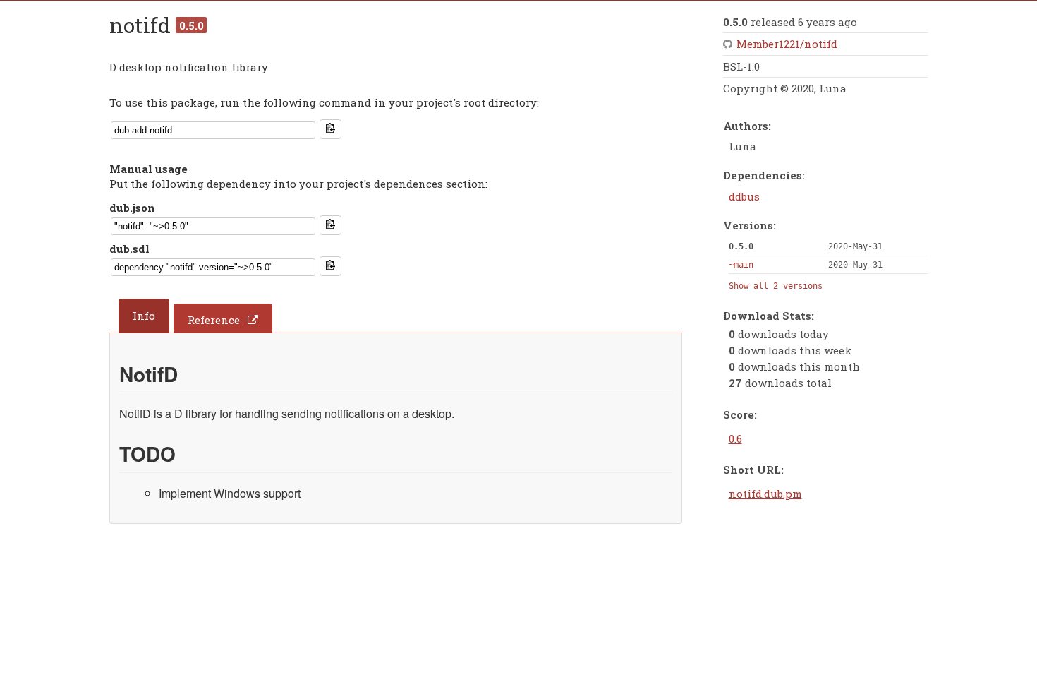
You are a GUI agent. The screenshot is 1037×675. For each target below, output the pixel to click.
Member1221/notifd (786, 44)
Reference (214, 320)
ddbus (744, 196)
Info (144, 316)
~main (741, 265)
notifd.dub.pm (765, 493)
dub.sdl (129, 248)
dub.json (132, 208)
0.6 (735, 438)
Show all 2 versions (776, 286)
